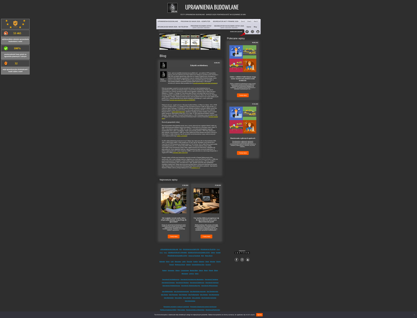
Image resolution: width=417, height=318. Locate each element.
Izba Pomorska (173, 294)
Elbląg (216, 270)
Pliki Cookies (181, 310)
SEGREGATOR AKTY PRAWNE (177, 252)
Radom (164, 270)
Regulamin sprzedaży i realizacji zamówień (176, 306)
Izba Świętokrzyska (212, 291)
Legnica (191, 273)
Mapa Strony (209, 256)
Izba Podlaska (183, 294)
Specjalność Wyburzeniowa (209, 285)
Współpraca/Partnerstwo (213, 310)
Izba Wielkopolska (167, 291)
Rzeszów (189, 261)
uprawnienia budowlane (178, 111)
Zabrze (201, 270)
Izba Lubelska (196, 298)
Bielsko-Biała (194, 270)
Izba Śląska (164, 294)
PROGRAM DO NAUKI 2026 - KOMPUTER (195, 21)
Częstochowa (185, 270)
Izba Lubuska (187, 298)
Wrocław (212, 261)
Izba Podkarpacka (193, 294)
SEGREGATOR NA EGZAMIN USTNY (199, 252)
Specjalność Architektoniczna (170, 279)
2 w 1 (243, 21)
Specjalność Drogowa (168, 282)
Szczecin (208, 264)
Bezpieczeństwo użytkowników (195, 310)
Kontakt (218, 252)
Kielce (168, 261)
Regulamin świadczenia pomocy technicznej (203, 306)
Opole (207, 261)
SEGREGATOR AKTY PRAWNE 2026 (225, 21)
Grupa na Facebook (194, 256)
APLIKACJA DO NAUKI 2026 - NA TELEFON (173, 27)
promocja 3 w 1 (196, 167)
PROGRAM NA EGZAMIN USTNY (177, 256)
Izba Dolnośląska (190, 301)
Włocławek (185, 273)
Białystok (162, 261)
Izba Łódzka (178, 298)
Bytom (206, 270)
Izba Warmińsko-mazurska (198, 291)
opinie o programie (182, 136)
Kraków (195, 261)
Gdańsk (188, 264)
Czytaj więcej (173, 236)
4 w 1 (256, 21)
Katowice (201, 261)
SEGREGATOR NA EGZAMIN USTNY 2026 (229, 26)
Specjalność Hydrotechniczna (171, 285)
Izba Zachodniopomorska (181, 291)
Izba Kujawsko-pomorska (208, 298)
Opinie (249, 27)
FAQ (180, 249)
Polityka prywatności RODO (168, 310)
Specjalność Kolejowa (211, 282)
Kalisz (197, 273)
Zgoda (259, 315)
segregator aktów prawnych (180, 152)
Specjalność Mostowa (182, 282)
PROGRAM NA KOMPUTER (191, 249)
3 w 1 (249, 21)
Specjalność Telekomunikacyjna (190, 285)
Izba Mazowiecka (214, 294)
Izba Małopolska (169, 298)
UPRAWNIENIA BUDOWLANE (168, 21)
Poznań (171, 264)
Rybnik (211, 270)
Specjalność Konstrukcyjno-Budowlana (192, 279)
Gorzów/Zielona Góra (198, 264)
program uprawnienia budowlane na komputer (205, 83)
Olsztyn (218, 261)
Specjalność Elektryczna (197, 282)
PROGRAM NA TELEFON (208, 249)
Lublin (184, 261)
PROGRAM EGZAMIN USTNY (201, 26)
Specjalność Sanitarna (211, 279)
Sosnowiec (171, 270)
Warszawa (178, 261)
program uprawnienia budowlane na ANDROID (182, 100)
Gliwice (177, 270)
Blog (255, 27)
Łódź (172, 261)
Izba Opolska (204, 294)
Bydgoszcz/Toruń (180, 264)
